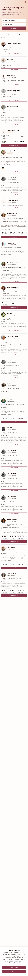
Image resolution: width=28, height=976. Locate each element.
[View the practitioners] (14, 168)
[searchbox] (14, 20)
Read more (19, 122)
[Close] (26, 948)
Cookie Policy (17, 962)
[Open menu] (25, 2)
